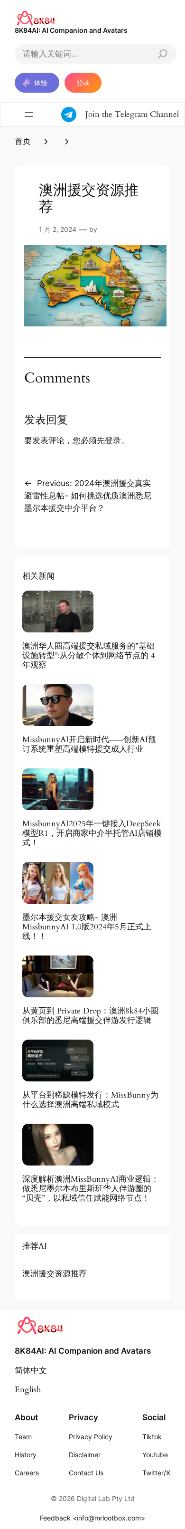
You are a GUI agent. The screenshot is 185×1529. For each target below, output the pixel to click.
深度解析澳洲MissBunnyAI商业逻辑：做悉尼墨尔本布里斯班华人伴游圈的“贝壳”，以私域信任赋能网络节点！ (90, 1189)
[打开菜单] (29, 114)
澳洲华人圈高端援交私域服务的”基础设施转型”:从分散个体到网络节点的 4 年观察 (88, 655)
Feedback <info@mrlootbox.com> (92, 1518)
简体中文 (31, 1370)
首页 (23, 141)
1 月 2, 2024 (57, 229)
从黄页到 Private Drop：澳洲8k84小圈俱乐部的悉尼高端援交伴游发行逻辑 (90, 1015)
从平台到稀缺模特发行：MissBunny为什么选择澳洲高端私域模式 (90, 1099)
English (28, 1389)
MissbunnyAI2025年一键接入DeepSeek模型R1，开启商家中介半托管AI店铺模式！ (92, 833)
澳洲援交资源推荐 (54, 1274)
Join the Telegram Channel (132, 114)
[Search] (162, 53)
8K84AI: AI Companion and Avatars (71, 30)
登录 (83, 82)
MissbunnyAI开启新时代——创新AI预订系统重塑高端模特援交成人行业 (89, 744)
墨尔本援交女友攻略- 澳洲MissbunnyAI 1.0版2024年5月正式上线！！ (86, 927)
